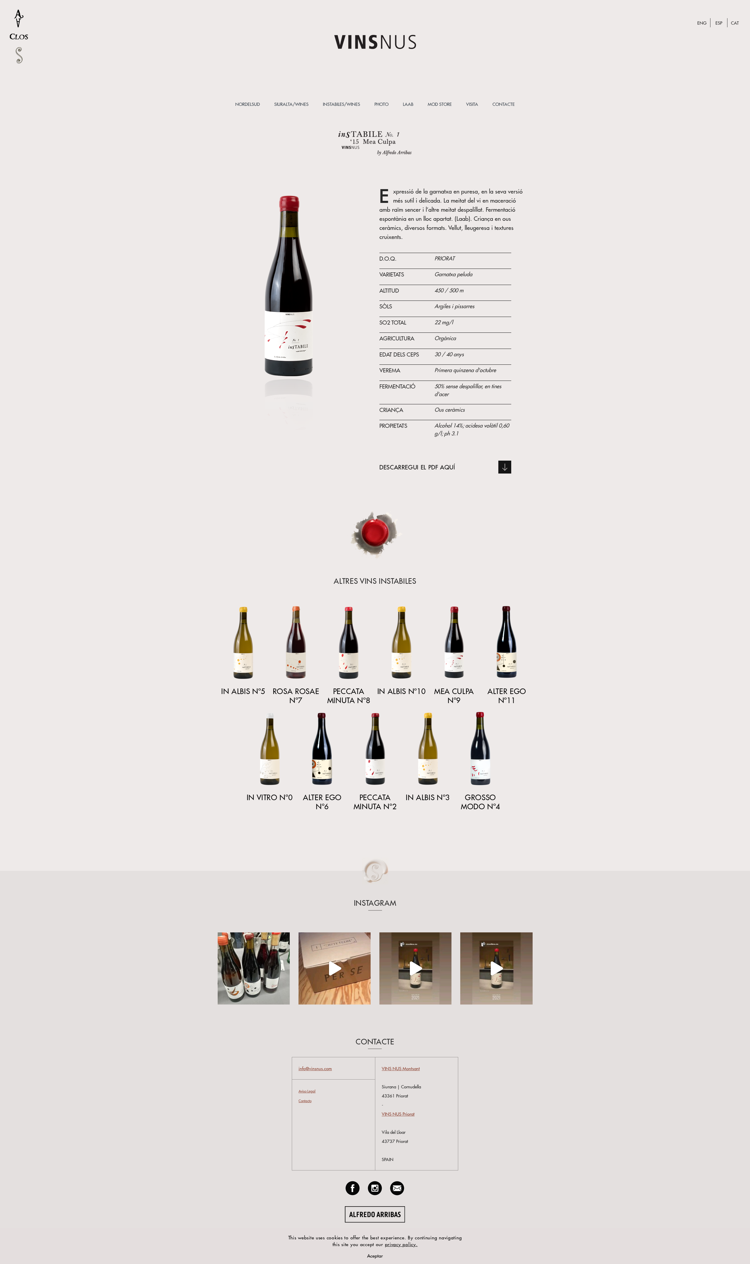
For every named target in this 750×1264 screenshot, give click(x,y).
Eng (702, 23)
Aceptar (375, 1255)
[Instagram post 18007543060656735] (415, 968)
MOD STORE (440, 104)
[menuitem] (247, 104)
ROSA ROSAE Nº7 (296, 695)
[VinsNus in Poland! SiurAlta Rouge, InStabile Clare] (254, 968)
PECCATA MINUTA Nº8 (348, 695)
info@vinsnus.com (315, 1068)
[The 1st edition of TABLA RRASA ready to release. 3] (335, 968)
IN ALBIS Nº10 (401, 691)
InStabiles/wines (341, 104)
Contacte (503, 104)
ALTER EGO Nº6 (322, 801)
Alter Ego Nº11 (507, 695)
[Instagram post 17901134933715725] (496, 968)
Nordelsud (247, 104)
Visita (472, 104)
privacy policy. (401, 1244)
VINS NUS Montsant (401, 1068)
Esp (718, 23)
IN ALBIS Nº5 (243, 691)
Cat (735, 23)
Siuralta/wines (291, 104)
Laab (408, 104)
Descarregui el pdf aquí (417, 467)
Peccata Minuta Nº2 (375, 801)
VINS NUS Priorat (398, 1114)
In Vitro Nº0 (270, 797)
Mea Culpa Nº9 (454, 695)
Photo (381, 104)
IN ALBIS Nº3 (428, 797)
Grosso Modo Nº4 (480, 801)
